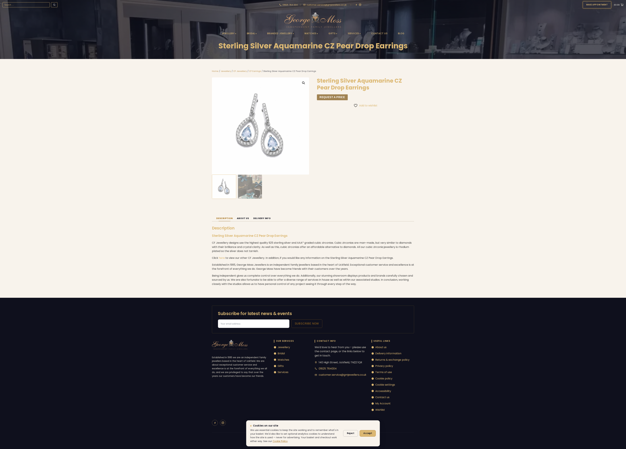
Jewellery (228, 33)
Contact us (382, 397)
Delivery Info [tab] (262, 218)
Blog (401, 33)
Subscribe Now (307, 323)
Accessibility (383, 391)
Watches (310, 33)
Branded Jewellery (279, 33)
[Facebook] (356, 4)
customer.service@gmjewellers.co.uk (342, 375)
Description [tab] (224, 218)
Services (353, 33)
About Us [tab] (243, 218)
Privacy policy (384, 366)
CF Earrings (255, 71)
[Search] (54, 4)
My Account (383, 403)
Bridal (251, 33)
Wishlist (380, 410)
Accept (367, 433)
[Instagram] (360, 4)
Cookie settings (385, 385)
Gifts (331, 33)
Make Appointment (597, 4)
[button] (303, 83)
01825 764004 (328, 368)
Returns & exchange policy (392, 360)
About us (381, 347)
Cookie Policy (280, 441)
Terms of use (383, 372)
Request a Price (332, 97)
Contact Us (379, 33)
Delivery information (388, 353)
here (222, 258)
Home (215, 71)
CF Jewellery (240, 71)
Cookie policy (383, 378)
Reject (350, 433)
